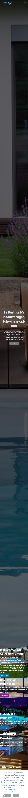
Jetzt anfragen (14, 343)
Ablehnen (16, 796)
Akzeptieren (7, 796)
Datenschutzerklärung (10, 789)
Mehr (13, 792)
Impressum (7, 792)
